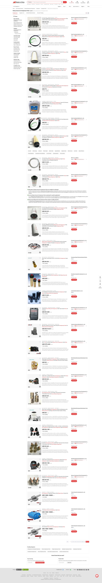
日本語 (61, 576)
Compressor (16, 32)
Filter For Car (70, 150)
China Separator (31, 153)
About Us (44, 572)
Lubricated (17, 37)
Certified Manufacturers (30, 12)
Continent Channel (57, 574)
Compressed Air (55, 153)
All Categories (16, 6)
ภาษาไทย (66, 576)
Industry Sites (63, 574)
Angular (16, 57)
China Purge (35, 150)
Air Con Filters (49, 153)
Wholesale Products (45, 574)
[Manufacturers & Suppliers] (18, 2)
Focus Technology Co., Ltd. (52, 579)
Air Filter (42, 4)
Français (35, 576)
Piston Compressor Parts (46, 549)
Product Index (75, 574)
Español (28, 576)
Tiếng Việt (73, 576)
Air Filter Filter (38, 4)
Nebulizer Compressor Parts (66, 549)
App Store (19, 569)
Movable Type (17, 68)
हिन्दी (63, 576)
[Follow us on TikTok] (79, 569)
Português (31, 576)
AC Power (16, 48)
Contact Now (74, 23)
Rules (88, 6)
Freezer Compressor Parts (64, 551)
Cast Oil (29, 150)
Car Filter (75, 150)
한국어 (58, 576)
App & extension (76, 6)
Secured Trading (40, 12)
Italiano (44, 576)
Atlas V (59, 4)
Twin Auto (51, 510)
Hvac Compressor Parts (42, 551)
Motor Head (51, 150)
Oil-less (16, 40)
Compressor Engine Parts (32, 551)
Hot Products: (29, 4)
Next (86, 541)
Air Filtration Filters (46, 4)
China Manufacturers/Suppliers (36, 574)
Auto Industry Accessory (53, 526)
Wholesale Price (51, 574)
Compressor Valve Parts (77, 549)
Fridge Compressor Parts (56, 549)
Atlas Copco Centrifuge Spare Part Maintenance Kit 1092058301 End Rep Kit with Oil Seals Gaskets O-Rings (55, 360)
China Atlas (33, 4)
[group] (34, 24)
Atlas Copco (51, 4)
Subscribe (69, 562)
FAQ (47, 572)
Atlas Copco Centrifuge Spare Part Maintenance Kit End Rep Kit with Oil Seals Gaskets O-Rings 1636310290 (54, 411)
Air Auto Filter (62, 153)
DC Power (16, 51)
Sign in (88, 2)
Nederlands (51, 576)
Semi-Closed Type (17, 62)
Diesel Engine (17, 49)
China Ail (40, 150)
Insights (79, 574)
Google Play (25, 569)
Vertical (16, 56)
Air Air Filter (56, 4)
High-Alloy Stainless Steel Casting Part (55, 493)
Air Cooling (17, 43)
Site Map (53, 572)
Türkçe (70, 576)
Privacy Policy (56, 578)
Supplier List (21, 12)
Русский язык (40, 576)
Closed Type (17, 60)
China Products (29, 574)
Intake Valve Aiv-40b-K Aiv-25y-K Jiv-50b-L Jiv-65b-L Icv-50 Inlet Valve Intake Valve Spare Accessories (55, 427)
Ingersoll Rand (57, 150)
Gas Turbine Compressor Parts (53, 551)
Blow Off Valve (81, 150)
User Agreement (46, 578)
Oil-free (16, 38)
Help (70, 6)
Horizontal (16, 54)
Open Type (16, 63)
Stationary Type (17, 67)
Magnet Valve (64, 150)
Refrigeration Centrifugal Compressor (34, 549)
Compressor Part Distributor (40, 153)
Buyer (64, 6)
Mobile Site (57, 572)
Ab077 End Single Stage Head (54, 342)
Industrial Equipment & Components (17, 30)
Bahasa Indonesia (78, 576)
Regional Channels (69, 574)
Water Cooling (17, 44)
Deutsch (47, 576)
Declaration (51, 578)
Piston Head (45, 150)
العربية (55, 576)
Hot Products (24, 574)
